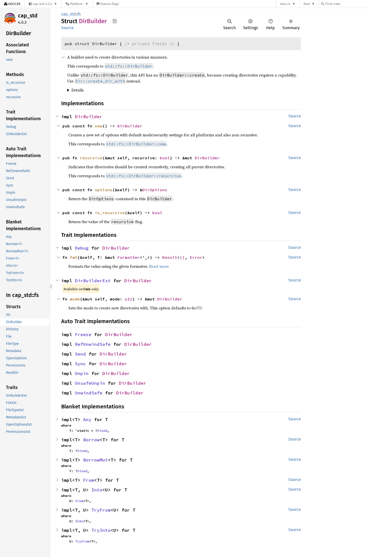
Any (87, 419)
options (103, 189)
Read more (159, 266)
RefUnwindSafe (93, 344)
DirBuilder (88, 116)
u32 (128, 298)
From (88, 480)
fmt (73, 257)
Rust (307, 4)
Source (67, 27)
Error (196, 257)
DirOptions (154, 189)
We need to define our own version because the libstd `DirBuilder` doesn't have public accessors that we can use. (184, 90)
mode (75, 298)
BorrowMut (95, 460)
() (182, 257)
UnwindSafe (88, 393)
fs (79, 14)
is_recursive (110, 212)
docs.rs (285, 4)
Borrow (91, 440)
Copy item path (115, 21)
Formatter (128, 257)
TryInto (101, 530)
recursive (91, 157)
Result (169, 257)
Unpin (82, 373)
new (98, 125)
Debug (82, 248)
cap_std (27, 15)
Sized (102, 430)
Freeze (83, 334)
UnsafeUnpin (90, 383)
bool (165, 157)
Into (96, 490)
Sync (80, 364)
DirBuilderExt (93, 280)
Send (80, 354)
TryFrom (101, 510)
